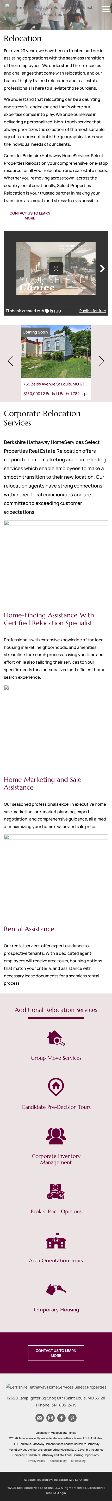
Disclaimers (95, 1488)
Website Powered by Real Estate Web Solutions (56, 1480)
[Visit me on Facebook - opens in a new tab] (61, 1418)
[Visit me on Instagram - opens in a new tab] (50, 1418)
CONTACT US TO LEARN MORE (30, 216)
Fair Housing (77, 1461)
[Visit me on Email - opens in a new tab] (39, 1418)
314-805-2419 (64, 1405)
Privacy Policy (36, 1461)
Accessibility (58, 1461)
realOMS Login (56, 1493)
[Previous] (10, 361)
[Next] (101, 361)
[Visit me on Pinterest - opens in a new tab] (72, 1418)
